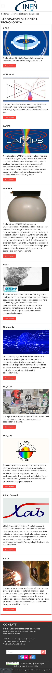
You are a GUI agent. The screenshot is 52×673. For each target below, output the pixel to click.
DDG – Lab (8, 74)
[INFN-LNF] (26, 5)
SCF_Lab (7, 435)
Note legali (39, 663)
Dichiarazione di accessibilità (26, 666)
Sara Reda (12, 670)
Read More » (9, 66)
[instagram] (32, 657)
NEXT (6, 264)
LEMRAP (7, 188)
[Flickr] (26, 657)
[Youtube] (30, 657)
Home (6, 14)
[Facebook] (19, 657)
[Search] (43, 652)
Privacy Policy (26, 663)
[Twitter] (22, 657)
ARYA (6, 558)
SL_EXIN (7, 386)
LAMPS (6, 126)
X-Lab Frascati (10, 495)
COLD (6, 28)
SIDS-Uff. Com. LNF (32, 670)
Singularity (8, 327)
